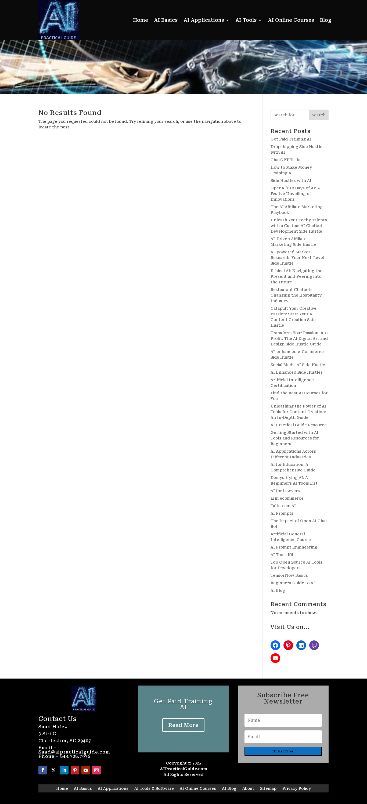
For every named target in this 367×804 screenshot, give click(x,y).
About (248, 789)
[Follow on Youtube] (85, 770)
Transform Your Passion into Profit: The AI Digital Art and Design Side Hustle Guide (299, 338)
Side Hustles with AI (291, 180)
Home (140, 20)
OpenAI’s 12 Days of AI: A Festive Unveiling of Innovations (295, 193)
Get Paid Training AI (291, 139)
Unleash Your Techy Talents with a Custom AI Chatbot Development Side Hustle (299, 225)
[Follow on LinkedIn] (64, 770)
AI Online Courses (291, 20)
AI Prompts (282, 513)
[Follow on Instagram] (96, 770)
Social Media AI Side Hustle (298, 365)
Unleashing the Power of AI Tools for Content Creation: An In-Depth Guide (298, 412)
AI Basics (166, 20)
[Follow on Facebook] (42, 770)
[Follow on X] (53, 770)
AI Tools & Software (154, 789)
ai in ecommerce (287, 498)
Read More (183, 725)
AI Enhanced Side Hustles (297, 372)
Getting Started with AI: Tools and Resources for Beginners (295, 438)
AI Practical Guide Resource (299, 425)
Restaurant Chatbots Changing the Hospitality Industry (296, 295)
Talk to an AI (283, 506)
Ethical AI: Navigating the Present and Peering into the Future (296, 276)
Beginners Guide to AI (293, 583)
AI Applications (204, 20)
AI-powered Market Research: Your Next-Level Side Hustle (297, 257)
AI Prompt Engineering (294, 547)
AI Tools (246, 20)
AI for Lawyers (285, 491)
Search (319, 115)
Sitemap (268, 789)
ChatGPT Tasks (286, 160)
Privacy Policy (296, 789)
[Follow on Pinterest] (75, 770)
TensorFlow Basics (289, 575)
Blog (326, 20)
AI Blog (278, 590)
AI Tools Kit (282, 555)
